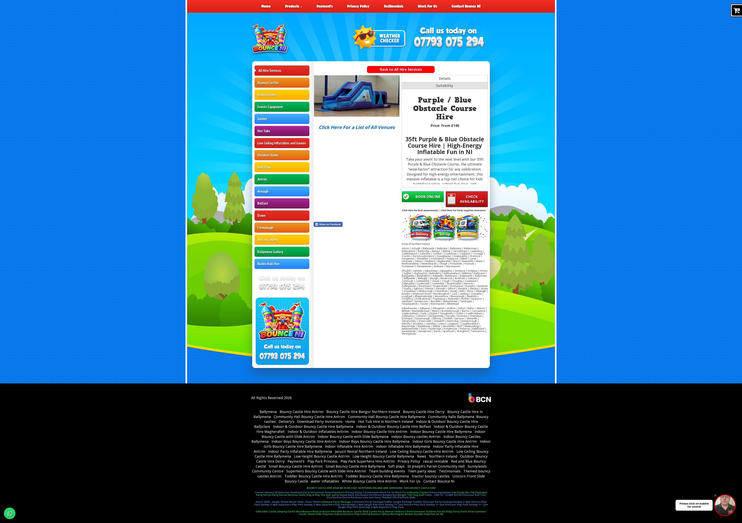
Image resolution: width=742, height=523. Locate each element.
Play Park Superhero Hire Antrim (367, 461)
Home (266, 6)
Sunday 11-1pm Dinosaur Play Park (447, 504)
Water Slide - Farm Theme (305, 502)
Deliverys (284, 492)
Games (262, 118)
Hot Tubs (263, 130)
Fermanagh (265, 227)
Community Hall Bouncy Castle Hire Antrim (309, 416)
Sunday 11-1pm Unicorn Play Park (405, 504)
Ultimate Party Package (368, 502)
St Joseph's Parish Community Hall (436, 466)
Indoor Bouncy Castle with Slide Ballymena (353, 436)
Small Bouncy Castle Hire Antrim (296, 466)
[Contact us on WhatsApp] (9, 513)
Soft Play (264, 167)
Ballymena (268, 411)
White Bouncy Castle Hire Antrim (369, 481)
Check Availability (472, 199)
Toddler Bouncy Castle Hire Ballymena (377, 476)
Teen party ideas (422, 471)
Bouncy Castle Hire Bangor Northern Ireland (363, 411)
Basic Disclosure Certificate (365, 495)
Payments (338, 492)
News (421, 456)
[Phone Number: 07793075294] (449, 42)
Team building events (387, 471)
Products (292, 6)
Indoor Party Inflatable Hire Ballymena (300, 451)
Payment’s (325, 6)
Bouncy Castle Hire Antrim (301, 411)
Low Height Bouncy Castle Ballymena (383, 456)
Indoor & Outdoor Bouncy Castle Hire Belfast (393, 426)
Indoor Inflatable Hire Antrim (349, 446)
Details (444, 78)
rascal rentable (435, 461)
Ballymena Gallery (270, 251)
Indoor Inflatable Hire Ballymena (403, 446)
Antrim (262, 179)
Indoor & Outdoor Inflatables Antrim (318, 431)
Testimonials (393, 6)
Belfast (262, 203)
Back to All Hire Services (401, 69)
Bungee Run (390, 495)
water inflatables (325, 481)
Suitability (444, 85)
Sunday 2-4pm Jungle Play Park (365, 504)
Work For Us (427, 6)
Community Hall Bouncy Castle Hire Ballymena (386, 416)
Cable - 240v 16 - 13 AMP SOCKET (444, 495)
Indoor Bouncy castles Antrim (416, 436)
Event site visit (365, 497)
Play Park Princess (322, 461)
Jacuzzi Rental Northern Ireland (361, 451)
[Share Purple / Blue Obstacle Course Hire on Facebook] (357, 224)
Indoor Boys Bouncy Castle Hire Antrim (303, 441)
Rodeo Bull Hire (268, 263)
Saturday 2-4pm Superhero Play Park (381, 507)
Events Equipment (270, 106)
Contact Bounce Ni (466, 6)
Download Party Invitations (319, 421)
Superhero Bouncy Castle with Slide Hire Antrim (326, 471)
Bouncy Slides (267, 94)
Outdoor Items (267, 155)
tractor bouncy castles (430, 476)
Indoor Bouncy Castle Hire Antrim (379, 431)
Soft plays (396, 466)
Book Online (427, 196)
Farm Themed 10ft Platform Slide (394, 497)
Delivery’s (286, 421)
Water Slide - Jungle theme (272, 502)
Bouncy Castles (268, 82)
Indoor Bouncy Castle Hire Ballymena (441, 431)
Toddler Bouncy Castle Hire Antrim (313, 476)
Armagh (262, 191)
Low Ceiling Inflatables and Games (281, 143)
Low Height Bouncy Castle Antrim (322, 456)
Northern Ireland (443, 456)
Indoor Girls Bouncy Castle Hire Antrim (444, 441)
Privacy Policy (358, 6)
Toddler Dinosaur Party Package (433, 502)
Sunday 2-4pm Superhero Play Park (282, 504)
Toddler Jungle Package (397, 502)
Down (261, 215)
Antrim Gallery (267, 239)
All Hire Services (269, 70)
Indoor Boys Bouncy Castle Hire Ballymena (374, 441)
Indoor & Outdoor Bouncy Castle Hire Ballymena (313, 426)
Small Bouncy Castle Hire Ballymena (355, 466)
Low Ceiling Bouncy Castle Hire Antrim (422, 451)
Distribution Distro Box (341, 497)
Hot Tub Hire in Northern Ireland (385, 421)
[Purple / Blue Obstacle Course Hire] (357, 96)
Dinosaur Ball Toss (474, 495)
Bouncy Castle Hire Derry (423, 411)
